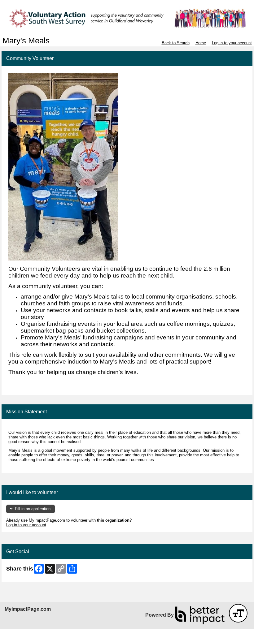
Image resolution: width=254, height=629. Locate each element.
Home (200, 43)
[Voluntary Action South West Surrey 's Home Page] (127, 18)
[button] (238, 613)
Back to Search (176, 43)
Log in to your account (232, 43)
